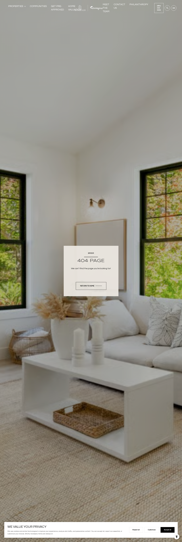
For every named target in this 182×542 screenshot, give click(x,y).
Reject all (136, 530)
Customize (152, 530)
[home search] (167, 8)
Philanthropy (139, 4)
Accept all (167, 530)
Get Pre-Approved (57, 8)
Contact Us (119, 6)
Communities (38, 6)
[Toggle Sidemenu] (173, 8)
